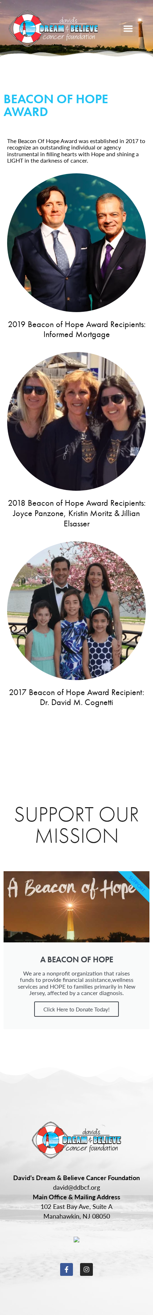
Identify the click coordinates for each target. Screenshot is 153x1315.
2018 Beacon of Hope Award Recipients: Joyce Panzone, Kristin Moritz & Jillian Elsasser (77, 513)
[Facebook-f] (66, 1269)
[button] (128, 28)
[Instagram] (86, 1269)
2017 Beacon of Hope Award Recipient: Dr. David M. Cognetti (76, 697)
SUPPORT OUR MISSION (76, 824)
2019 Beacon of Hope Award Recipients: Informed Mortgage (77, 329)
